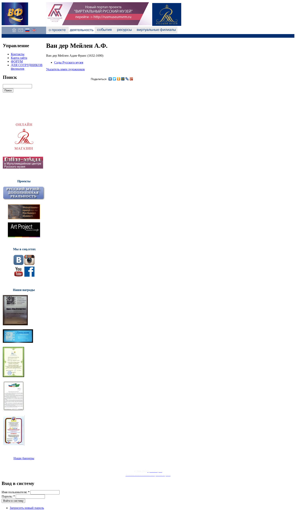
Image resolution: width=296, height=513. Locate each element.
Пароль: (8, 496)
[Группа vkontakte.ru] (18, 264)
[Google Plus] (131, 78)
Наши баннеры (23, 458)
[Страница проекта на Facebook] (29, 275)
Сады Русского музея (68, 62)
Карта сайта (19, 57)
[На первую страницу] (14, 32)
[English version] (34, 32)
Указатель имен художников (65, 69)
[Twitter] (114, 78)
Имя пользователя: (16, 492)
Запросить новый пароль (27, 508)
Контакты (17, 54)
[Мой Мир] (123, 78)
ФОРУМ (17, 61)
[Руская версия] (27, 32)
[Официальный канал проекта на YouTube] (18, 275)
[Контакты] (20, 32)
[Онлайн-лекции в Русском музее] (23, 167)
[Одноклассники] (119, 78)
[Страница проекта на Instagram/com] (29, 264)
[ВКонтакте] (110, 78)
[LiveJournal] (127, 78)
